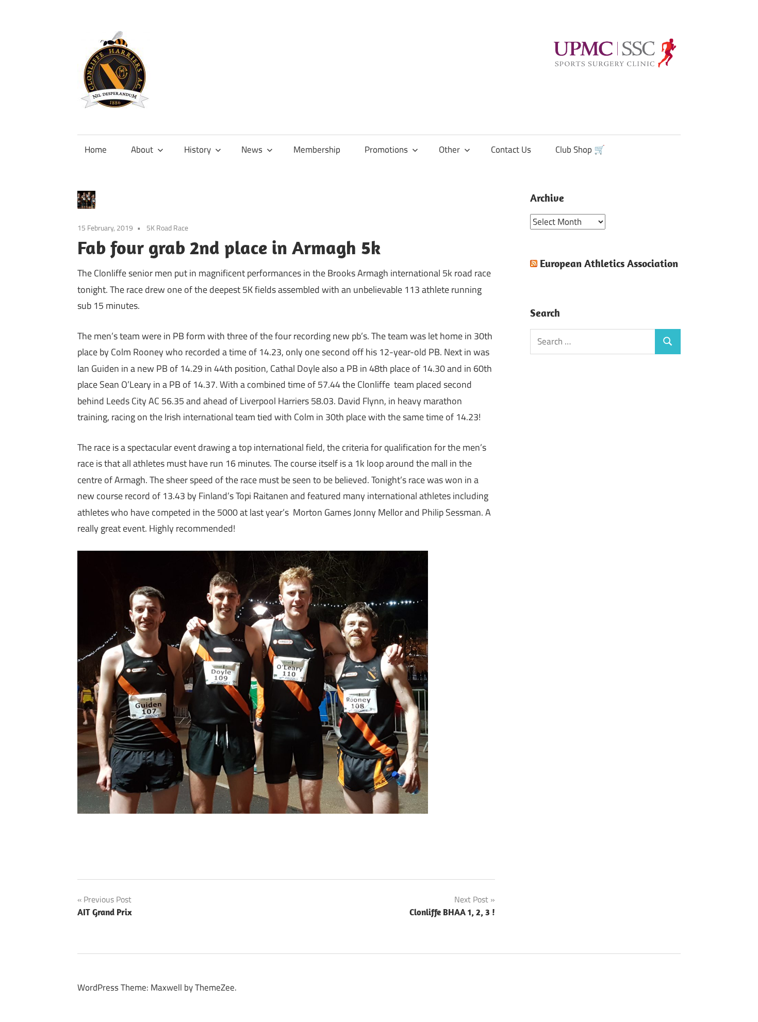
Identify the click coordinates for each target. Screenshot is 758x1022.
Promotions (386, 149)
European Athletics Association (609, 263)
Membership (316, 149)
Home (96, 149)
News (251, 149)
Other (449, 149)
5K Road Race (167, 227)
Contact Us (511, 149)
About (142, 149)
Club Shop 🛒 (580, 149)
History (197, 149)
